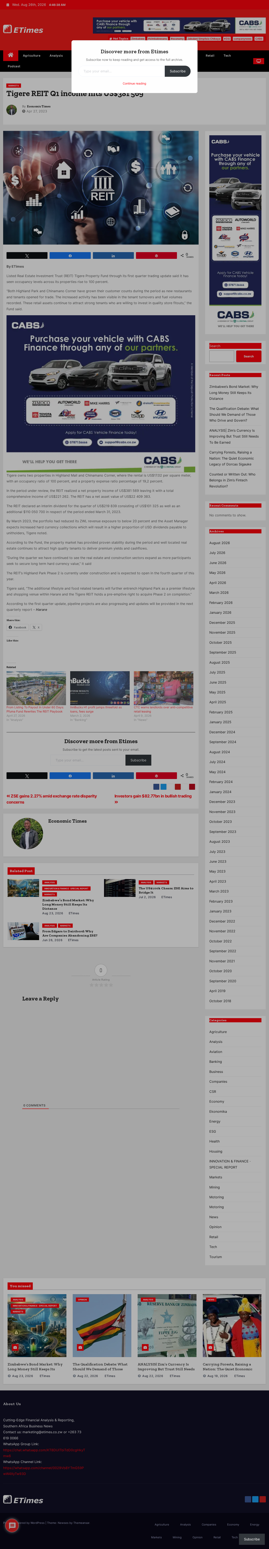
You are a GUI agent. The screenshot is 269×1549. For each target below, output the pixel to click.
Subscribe (178, 71)
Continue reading (134, 83)
